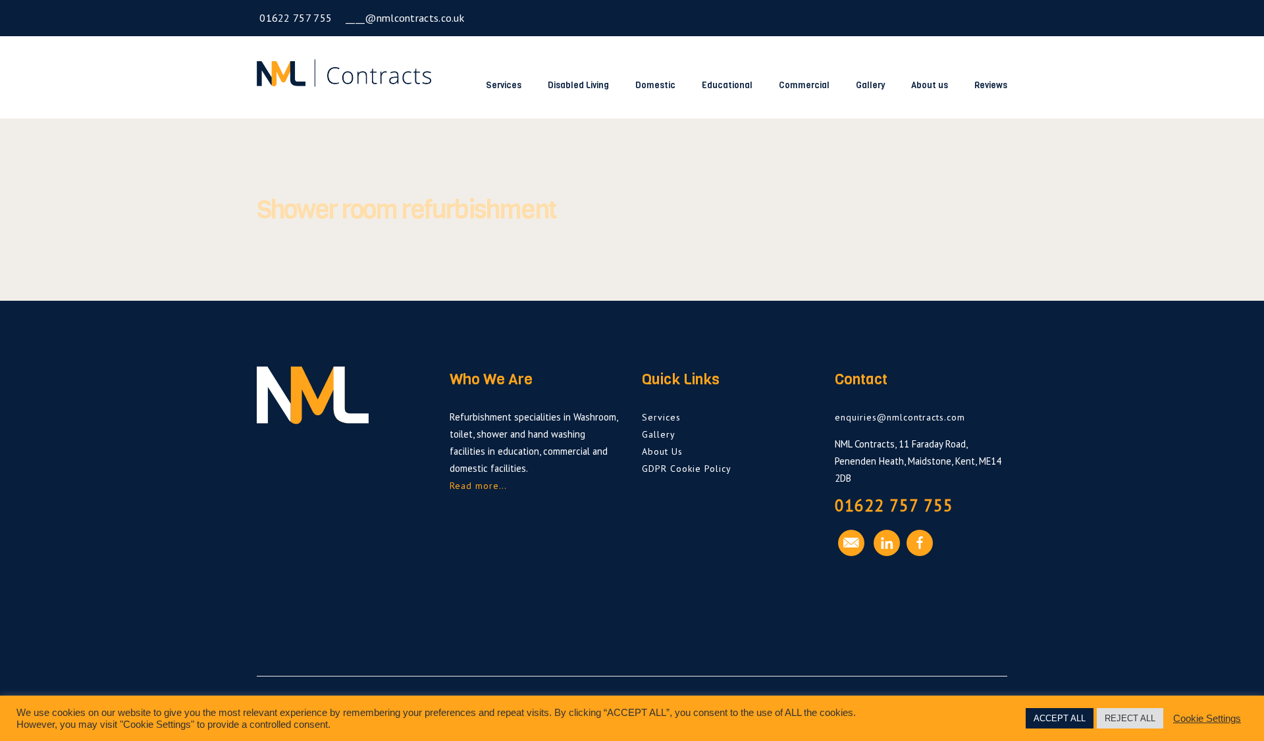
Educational (727, 85)
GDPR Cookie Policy (686, 468)
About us (929, 85)
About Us (662, 451)
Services (503, 85)
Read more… (478, 486)
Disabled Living (578, 85)
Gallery (870, 85)
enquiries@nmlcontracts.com (900, 417)
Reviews (990, 85)
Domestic (655, 85)
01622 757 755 (294, 17)
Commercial (804, 85)
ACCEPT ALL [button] (1060, 718)
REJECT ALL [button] (1130, 718)
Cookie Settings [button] (1207, 718)
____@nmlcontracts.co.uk (403, 17)
